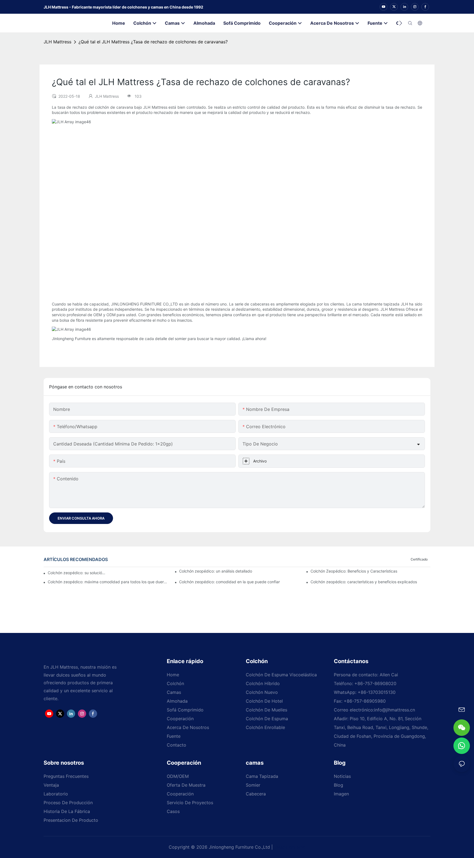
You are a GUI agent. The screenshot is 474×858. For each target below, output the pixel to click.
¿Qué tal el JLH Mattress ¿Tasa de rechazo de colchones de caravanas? (153, 41)
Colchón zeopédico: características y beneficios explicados (364, 581)
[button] (400, 23)
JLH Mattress (57, 41)
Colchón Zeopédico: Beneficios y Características (354, 571)
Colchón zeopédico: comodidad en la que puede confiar (229, 581)
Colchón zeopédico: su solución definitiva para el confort (77, 572)
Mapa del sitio (290, 847)
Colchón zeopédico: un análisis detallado (215, 571)
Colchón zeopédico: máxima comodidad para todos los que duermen (108, 581)
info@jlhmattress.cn (394, 710)
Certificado (419, 559)
